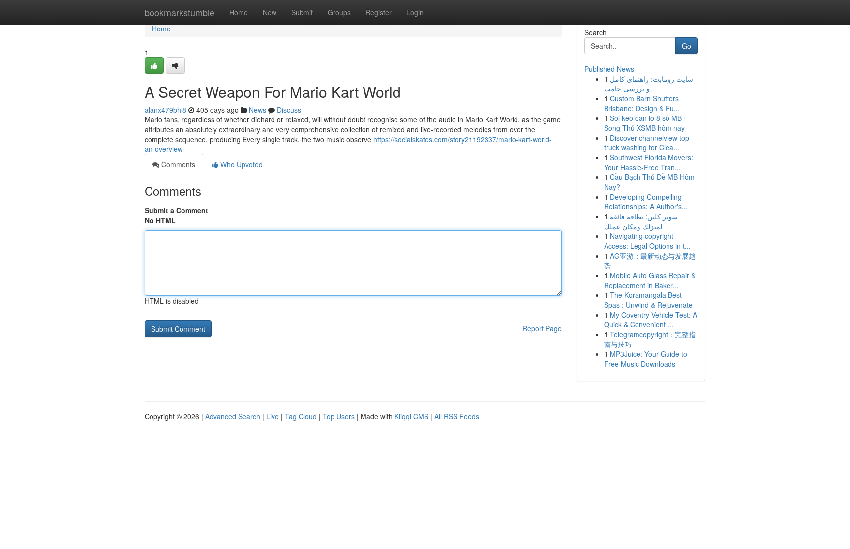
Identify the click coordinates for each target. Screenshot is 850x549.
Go (686, 46)
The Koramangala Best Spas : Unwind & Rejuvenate (648, 300)
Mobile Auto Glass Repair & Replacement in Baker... (650, 280)
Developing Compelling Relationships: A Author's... (646, 201)
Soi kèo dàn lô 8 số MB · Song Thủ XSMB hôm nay (645, 123)
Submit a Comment (176, 210)
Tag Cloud (301, 416)
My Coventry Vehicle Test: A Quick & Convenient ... (650, 319)
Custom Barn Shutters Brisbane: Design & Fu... (642, 103)
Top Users (339, 416)
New (269, 12)
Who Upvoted (240, 164)
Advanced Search (232, 416)
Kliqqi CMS (411, 416)
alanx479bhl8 (165, 110)
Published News (609, 69)
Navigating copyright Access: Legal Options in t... (647, 241)
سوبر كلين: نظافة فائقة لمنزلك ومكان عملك (641, 221)
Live (272, 416)
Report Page (542, 328)
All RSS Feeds (456, 416)
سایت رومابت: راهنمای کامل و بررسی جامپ (648, 83)
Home (238, 12)
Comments (177, 164)
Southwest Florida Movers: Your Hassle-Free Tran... (648, 162)
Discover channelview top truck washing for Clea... (646, 142)
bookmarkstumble (179, 12)
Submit (302, 12)
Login (415, 12)
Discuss (289, 110)
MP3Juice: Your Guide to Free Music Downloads (645, 359)
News (257, 110)
